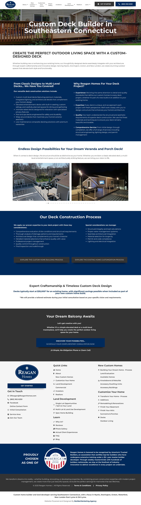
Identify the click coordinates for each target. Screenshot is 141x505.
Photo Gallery (50, 4)
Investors (59, 4)
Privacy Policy (101, 486)
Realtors (79, 4)
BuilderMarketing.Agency (85, 501)
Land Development (69, 4)
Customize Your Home (41, 4)
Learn (87, 4)
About (25, 4)
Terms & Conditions (82, 486)
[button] (15, 182)
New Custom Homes (32, 4)
